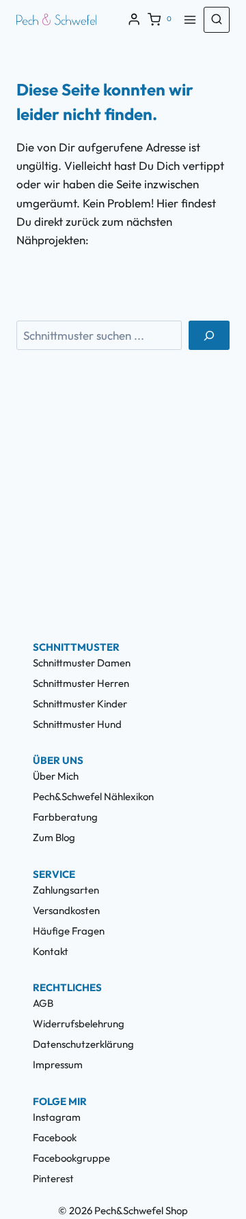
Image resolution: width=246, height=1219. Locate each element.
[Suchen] (209, 335)
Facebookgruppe (71, 1157)
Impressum (58, 1064)
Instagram (57, 1117)
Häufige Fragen (69, 930)
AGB (43, 1003)
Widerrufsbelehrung (78, 1023)
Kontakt (50, 951)
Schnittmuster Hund (77, 724)
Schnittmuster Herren (81, 683)
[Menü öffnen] (190, 19)
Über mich (56, 775)
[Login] (134, 19)
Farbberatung (65, 816)
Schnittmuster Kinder (80, 703)
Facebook (55, 1137)
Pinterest (53, 1178)
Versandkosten (66, 910)
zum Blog (54, 837)
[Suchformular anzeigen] (217, 20)
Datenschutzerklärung (83, 1044)
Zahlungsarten (66, 889)
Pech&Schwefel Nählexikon (93, 796)
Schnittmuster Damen (82, 662)
